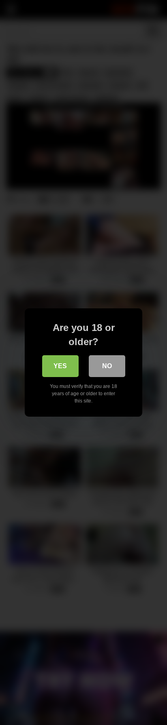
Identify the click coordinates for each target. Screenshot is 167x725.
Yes (60, 365)
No (107, 365)
